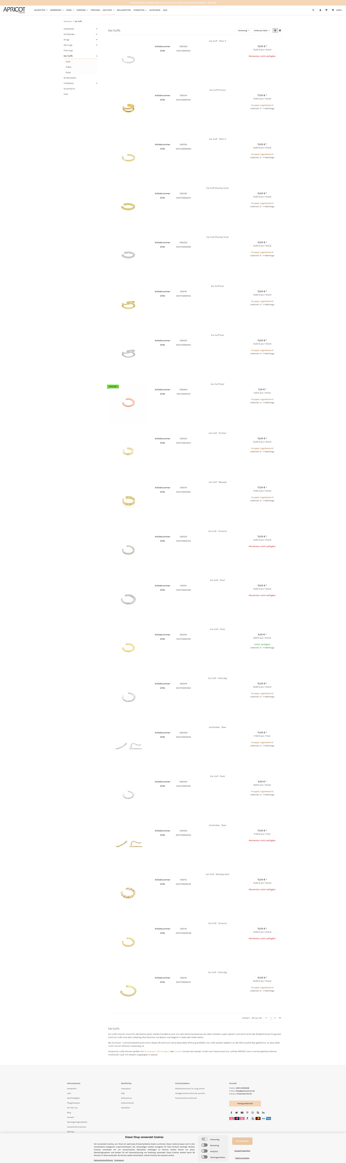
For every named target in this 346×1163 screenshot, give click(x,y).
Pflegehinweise (73, 1103)
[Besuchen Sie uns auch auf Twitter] (236, 1113)
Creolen (178, 1051)
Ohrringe (68, 45)
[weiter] (279, 1018)
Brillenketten (70, 78)
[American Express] (268, 1118)
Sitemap (70, 1132)
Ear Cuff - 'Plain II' (217, 41)
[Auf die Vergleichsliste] (137, 44)
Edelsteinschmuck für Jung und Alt (189, 1088)
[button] (320, 10)
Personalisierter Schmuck (186, 1098)
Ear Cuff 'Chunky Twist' (218, 188)
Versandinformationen (76, 1127)
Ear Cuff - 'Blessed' (218, 482)
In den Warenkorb (262, 125)
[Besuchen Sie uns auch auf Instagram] (252, 1113)
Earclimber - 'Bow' (217, 727)
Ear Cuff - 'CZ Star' (217, 433)
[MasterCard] (258, 1118)
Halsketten (69, 28)
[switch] (204, 1139)
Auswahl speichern (242, 1151)
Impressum (126, 1088)
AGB (123, 1093)
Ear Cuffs (68, 56)
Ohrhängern (163, 1051)
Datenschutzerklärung (103, 1160)
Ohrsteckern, (150, 1051)
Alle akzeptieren (242, 1141)
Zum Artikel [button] (262, 65)
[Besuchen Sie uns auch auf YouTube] (242, 1113)
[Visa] (263, 1118)
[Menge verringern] (244, 117)
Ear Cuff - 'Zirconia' (217, 531)
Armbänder (69, 34)
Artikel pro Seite (260, 30)
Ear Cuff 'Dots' (217, 384)
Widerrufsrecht (127, 1103)
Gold (68, 61)
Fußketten (69, 83)
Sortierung (242, 30)
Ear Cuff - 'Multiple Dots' (217, 874)
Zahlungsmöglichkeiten (77, 1122)
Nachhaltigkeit (73, 1098)
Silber (68, 67)
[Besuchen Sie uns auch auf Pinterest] (247, 1113)
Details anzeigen (242, 1158)
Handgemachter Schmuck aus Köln (190, 1093)
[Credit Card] (252, 1118)
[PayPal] (247, 1118)
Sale (66, 94)
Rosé (68, 72)
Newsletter (125, 1108)
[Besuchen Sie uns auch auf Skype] (258, 1113)
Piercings (68, 50)
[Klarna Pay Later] (242, 1118)
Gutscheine (69, 88)
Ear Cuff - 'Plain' (217, 580)
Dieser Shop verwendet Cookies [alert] (144, 1137)
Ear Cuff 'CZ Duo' (218, 90)
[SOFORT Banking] (231, 1118)
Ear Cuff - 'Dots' (217, 629)
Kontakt (70, 1117)
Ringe (66, 39)
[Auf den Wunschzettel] (144, 44)
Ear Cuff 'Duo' (217, 286)
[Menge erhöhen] (280, 117)
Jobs (69, 1093)
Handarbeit (71, 1088)
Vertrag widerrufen (245, 1103)
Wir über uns (72, 1108)
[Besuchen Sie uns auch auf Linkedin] (263, 1113)
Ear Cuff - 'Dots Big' (217, 678)
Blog (69, 1112)
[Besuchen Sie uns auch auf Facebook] (231, 1113)
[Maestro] (236, 1118)
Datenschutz (126, 1098)
